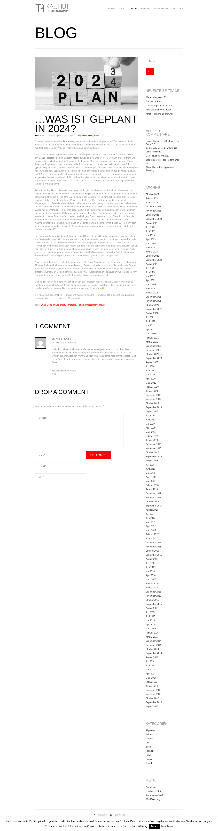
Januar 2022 (152, 292)
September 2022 (154, 260)
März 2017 (151, 530)
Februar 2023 (152, 247)
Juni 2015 (150, 616)
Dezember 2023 (153, 206)
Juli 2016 (150, 563)
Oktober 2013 (152, 698)
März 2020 (151, 383)
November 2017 (153, 497)
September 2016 (154, 555)
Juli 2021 (150, 317)
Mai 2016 (150, 571)
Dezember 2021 (153, 296)
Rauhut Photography (87, 305)
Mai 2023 (150, 235)
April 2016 (150, 575)
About (123, 8)
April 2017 (150, 526)
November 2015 (153, 596)
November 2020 (153, 350)
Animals (150, 734)
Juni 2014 (150, 665)
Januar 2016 (152, 587)
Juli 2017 (150, 514)
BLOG (134, 8)
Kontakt (178, 8)
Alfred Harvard (153, 167)
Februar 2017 (152, 534)
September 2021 (154, 309)
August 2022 (152, 264)
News (96, 136)
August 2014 (152, 657)
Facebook (102, 815)
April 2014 (150, 673)
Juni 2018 (150, 469)
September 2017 (154, 505)
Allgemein (82, 136)
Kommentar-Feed (154, 795)
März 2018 (151, 481)
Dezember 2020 (153, 346)
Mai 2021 (150, 325)
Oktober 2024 (152, 194)
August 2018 (152, 460)
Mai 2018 (150, 473)
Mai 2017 (150, 522)
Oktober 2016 (152, 551)
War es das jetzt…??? (157, 97)
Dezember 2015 (153, 591)
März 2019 (151, 432)
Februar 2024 (152, 198)
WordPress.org (153, 799)
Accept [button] (154, 826)
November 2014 (153, 645)
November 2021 (153, 301)
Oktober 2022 (152, 256)
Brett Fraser (151, 160)
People (149, 759)
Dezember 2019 (153, 395)
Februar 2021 (152, 337)
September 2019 (154, 407)
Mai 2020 (150, 374)
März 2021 (151, 333)
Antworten (72, 343)
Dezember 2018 (153, 444)
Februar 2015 (152, 632)
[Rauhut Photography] (52, 8)
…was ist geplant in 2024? (159, 105)
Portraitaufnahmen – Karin (158, 109)
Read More (166, 826)
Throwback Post (154, 101)
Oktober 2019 (152, 403)
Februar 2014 (152, 682)
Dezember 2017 (153, 493)
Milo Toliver (151, 155)
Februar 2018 (152, 485)
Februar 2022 (152, 288)
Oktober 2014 (152, 649)
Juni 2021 (150, 321)
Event (90, 136)
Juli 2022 (150, 268)
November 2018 (153, 448)
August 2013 (152, 706)
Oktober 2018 (152, 452)
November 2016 (153, 546)
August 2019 (152, 411)
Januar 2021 (152, 342)
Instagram (119, 815)
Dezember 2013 (153, 690)
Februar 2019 (152, 436)
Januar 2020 (152, 391)
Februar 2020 (152, 387)
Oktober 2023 (152, 215)
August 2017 (152, 510)
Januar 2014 (152, 686)
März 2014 (151, 678)
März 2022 (151, 284)
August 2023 (152, 223)
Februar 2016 (152, 583)
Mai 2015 (150, 620)
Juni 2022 (150, 272)
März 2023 (151, 243)
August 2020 (152, 362)
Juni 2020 (150, 370)
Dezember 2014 (153, 641)
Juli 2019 (150, 415)
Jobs (49, 305)
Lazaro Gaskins (153, 141)
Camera (149, 738)
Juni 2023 (150, 231)
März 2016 (151, 579)
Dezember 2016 (153, 542)
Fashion (149, 751)
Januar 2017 (152, 538)
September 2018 (154, 456)
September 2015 (154, 604)
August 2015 (152, 608)
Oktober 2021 (152, 305)
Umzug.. (165, 155)
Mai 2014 (150, 669)
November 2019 (153, 399)
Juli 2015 (150, 612)
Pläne (56, 305)
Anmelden (150, 787)
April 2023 (150, 239)
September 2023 (154, 219)
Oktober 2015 (152, 600)
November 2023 (153, 210)
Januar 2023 (152, 251)
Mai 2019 (150, 423)
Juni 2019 (150, 419)
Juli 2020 (150, 366)
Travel (102, 305)
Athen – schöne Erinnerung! (159, 113)
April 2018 (150, 477)
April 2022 (150, 280)
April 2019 (150, 428)
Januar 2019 (152, 440)
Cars (148, 742)
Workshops (161, 8)
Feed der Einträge (154, 791)
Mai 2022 (150, 276)
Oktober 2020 (152, 354)
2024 (43, 305)
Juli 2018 (150, 464)
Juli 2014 (150, 661)
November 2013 (153, 694)
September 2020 (154, 358)
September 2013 (154, 702)
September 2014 (154, 653)
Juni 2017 (150, 518)
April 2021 (150, 329)
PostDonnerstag (68, 305)
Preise (145, 8)
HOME (111, 8)
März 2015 (151, 628)
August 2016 (152, 559)
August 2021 (152, 313)
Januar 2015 (152, 637)
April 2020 (150, 378)
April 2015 (150, 624)
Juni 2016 (150, 567)
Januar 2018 (152, 489)
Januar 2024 (152, 202)
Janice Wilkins (153, 148)
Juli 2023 (150, 227)
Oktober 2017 (152, 501)
